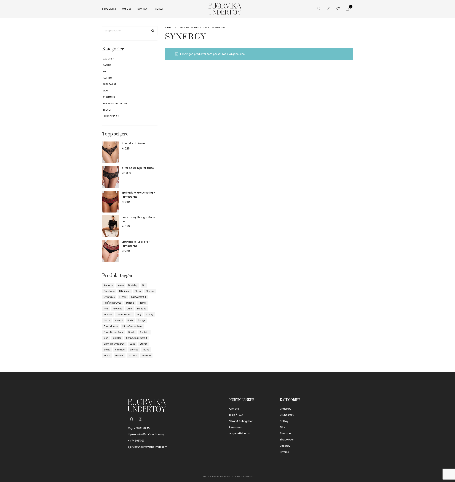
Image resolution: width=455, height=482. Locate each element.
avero (120, 285)
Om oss (127, 8)
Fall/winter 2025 (112, 302)
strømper (120, 349)
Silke (106, 90)
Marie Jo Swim (124, 314)
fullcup (130, 302)
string (107, 349)
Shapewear (110, 84)
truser (107, 355)
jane (129, 308)
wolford (133, 355)
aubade (108, 285)
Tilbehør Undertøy (115, 103)
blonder (150, 291)
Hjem (168, 27)
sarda (131, 332)
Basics (107, 65)
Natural (119, 320)
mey (139, 314)
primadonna (111, 326)
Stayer (143, 343)
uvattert (119, 355)
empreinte (109, 296)
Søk (152, 30)
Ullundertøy (111, 116)
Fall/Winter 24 (138, 296)
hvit (106, 308)
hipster (142, 302)
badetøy (133, 285)
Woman (146, 355)
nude (130, 320)
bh (143, 285)
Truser (107, 109)
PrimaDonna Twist (114, 332)
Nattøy (108, 77)
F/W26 (122, 296)
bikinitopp (109, 291)
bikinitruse (124, 291)
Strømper (109, 97)
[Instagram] (140, 419)
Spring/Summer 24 (136, 337)
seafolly (144, 332)
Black (138, 291)
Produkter (109, 8)
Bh (104, 71)
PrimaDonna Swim (132, 326)
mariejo (108, 314)
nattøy (149, 314)
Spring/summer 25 (114, 343)
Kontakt (143, 8)
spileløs (117, 337)
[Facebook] (131, 419)
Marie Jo (141, 308)
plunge (141, 320)
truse (146, 349)
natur (107, 320)
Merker (159, 8)
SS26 (132, 343)
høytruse (117, 308)
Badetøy (108, 58)
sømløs (134, 349)
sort (106, 337)
